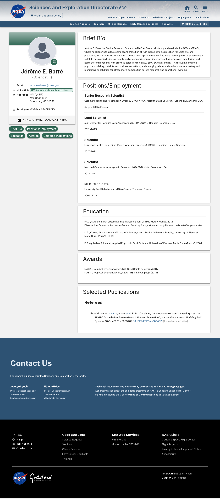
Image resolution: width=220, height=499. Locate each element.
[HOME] (187, 7)
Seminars (67, 444)
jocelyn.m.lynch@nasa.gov (23, 398)
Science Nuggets (72, 439)
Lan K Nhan (185, 473)
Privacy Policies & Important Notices (182, 449)
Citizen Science (71, 449)
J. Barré (113, 313)
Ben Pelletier (179, 477)
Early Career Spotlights (75, 453)
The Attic (67, 458)
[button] (46, 15)
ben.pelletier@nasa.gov (170, 386)
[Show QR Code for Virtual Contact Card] (54, 62)
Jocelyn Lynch (19, 386)
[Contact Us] (13, 448)
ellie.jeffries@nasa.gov (55, 398)
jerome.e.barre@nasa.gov (44, 85)
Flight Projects (170, 444)
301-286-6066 (17, 394)
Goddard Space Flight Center (178, 439)
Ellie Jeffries (52, 386)
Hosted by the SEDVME (125, 444)
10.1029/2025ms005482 (147, 321)
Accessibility (169, 453)
